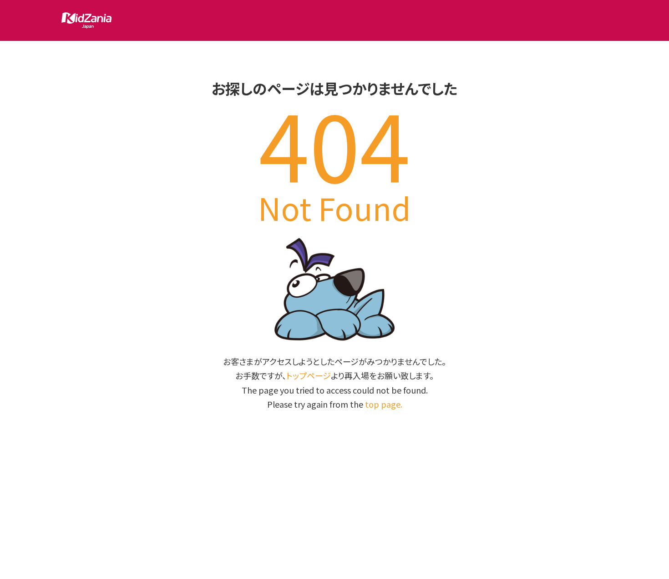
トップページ (308, 375)
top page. (383, 404)
